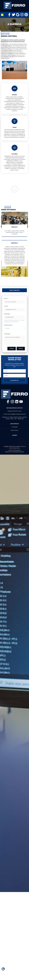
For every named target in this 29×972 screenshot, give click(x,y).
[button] (2, 15)
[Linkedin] (17, 401)
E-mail (6, 306)
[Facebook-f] (9, 14)
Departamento (8, 325)
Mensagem (7, 333)
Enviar (21, 348)
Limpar (12, 348)
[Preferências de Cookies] (3, 969)
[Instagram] (22, 14)
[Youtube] (21, 401)
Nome (6, 298)
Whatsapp (7, 314)
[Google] (17, 14)
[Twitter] (13, 14)
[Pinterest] (26, 14)
